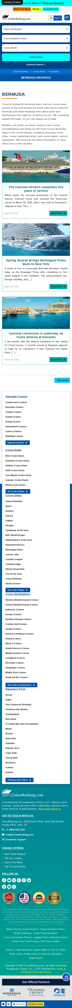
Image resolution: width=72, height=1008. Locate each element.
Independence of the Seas (19, 540)
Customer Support (15, 839)
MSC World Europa (15, 535)
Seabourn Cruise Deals (17, 461)
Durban (9, 772)
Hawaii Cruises (13, 639)
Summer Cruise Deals (17, 480)
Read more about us (50, 809)
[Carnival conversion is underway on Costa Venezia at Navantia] (36, 312)
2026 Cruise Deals (15, 470)
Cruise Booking (20, 71)
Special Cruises (16, 443)
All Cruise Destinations (20, 685)
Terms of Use (15, 954)
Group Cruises (13, 422)
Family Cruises (13, 417)
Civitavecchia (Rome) (17, 709)
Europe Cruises (14, 614)
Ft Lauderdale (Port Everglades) (22, 724)
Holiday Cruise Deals (16, 465)
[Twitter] (19, 880)
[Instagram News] (14, 887)
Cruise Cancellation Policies (18, 937)
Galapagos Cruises (15, 668)
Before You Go (14, 929)
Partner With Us (42, 950)
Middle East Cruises (16, 672)
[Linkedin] (29, 880)
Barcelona (11, 719)
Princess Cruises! (53, 3)
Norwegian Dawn (14, 550)
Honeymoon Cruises (16, 426)
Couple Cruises (13, 412)
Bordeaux (11, 763)
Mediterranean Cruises (17, 653)
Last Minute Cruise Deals (18, 475)
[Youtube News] (9, 887)
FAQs (62, 950)
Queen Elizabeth (14, 501)
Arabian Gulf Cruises (16, 624)
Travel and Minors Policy (52, 929)
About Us (10, 950)
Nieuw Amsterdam (15, 569)
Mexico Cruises (14, 643)
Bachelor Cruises (15, 407)
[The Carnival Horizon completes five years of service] (36, 166)
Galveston (11, 738)
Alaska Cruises (13, 629)
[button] (36, 29)
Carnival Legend (14, 559)
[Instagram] (14, 880)
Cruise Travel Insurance (45, 933)
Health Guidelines (23, 933)
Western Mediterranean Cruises (22, 600)
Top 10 (36, 9)
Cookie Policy (31, 954)
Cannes (9, 767)
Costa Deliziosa (14, 579)
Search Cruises (36, 57)
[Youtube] (9, 880)
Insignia (10, 525)
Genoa (9, 695)
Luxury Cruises (13, 431)
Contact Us (44, 954)
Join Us (55, 950)
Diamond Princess (15, 545)
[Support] (9, 1004)
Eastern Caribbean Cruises (20, 634)
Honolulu (10, 743)
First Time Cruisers (50, 941)
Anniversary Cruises (16, 402)
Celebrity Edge (13, 564)
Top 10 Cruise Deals (15, 866)
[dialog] (12, 2)
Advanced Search (35, 64)
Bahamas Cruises (15, 609)
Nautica (10, 511)
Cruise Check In (31, 929)
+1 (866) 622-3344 (15, 829)
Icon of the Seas (14, 574)
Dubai (9, 700)
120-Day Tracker (35, 1004)
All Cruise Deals (16, 491)
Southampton (12, 714)
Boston (9, 733)
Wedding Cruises (14, 436)
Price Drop (20, 1004)
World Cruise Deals (15, 485)
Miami (9, 729)
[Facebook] (4, 880)
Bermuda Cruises (15, 663)
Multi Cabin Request (15, 854)
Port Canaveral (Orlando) (18, 704)
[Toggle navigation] (67, 17)
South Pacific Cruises (17, 677)
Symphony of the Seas (17, 530)
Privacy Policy (43, 972)
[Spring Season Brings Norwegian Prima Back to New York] (36, 239)
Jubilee (9, 521)
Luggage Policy (41, 937)
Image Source (36, 958)
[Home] (3, 1004)
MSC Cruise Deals (15, 456)
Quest (9, 506)
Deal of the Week (22, 9)
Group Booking (50, 9)
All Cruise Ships (16, 590)
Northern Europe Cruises (18, 619)
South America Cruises (18, 648)
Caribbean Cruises (15, 658)
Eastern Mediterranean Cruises (22, 605)
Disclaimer (62, 380)
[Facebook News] (4, 887)
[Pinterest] (24, 880)
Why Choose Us (24, 950)
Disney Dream (13, 583)
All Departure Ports (18, 780)
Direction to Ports (58, 937)
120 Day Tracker (13, 858)
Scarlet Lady (12, 554)
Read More (56, 213)
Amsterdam (12, 758)
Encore (9, 516)
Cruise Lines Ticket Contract (26, 941)
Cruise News (39, 71)
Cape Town (11, 753)
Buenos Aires (13, 748)
